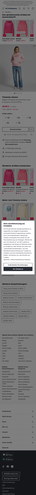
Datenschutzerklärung (17, 259)
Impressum (27, 259)
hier (18, 255)
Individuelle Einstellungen (18, 265)
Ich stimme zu (18, 269)
